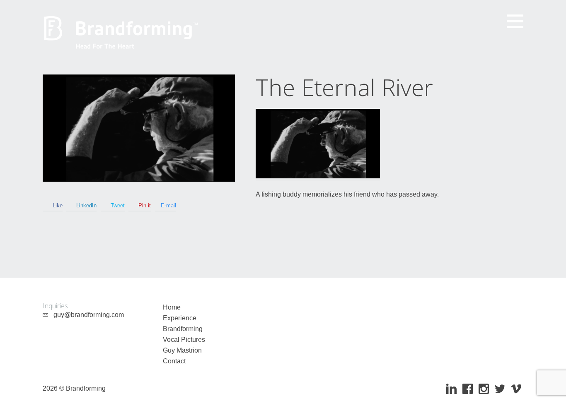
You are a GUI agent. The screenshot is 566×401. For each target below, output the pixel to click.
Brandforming (183, 328)
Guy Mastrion (182, 350)
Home (172, 307)
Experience (179, 318)
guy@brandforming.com (86, 314)
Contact (174, 361)
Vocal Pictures (184, 339)
